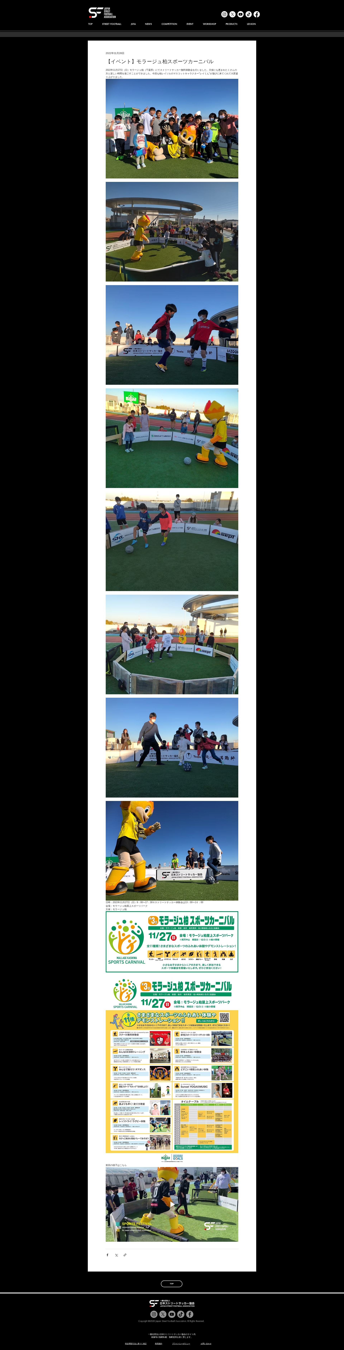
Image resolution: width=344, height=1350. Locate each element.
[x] (232, 14)
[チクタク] (180, 1314)
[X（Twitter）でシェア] (116, 1255)
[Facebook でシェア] (107, 1255)
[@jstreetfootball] (153, 1314)
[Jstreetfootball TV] (171, 1314)
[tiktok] (248, 14)
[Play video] (172, 1204)
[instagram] (224, 14)
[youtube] (240, 14)
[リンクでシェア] (125, 1255)
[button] (133, 24)
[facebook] (257, 14)
